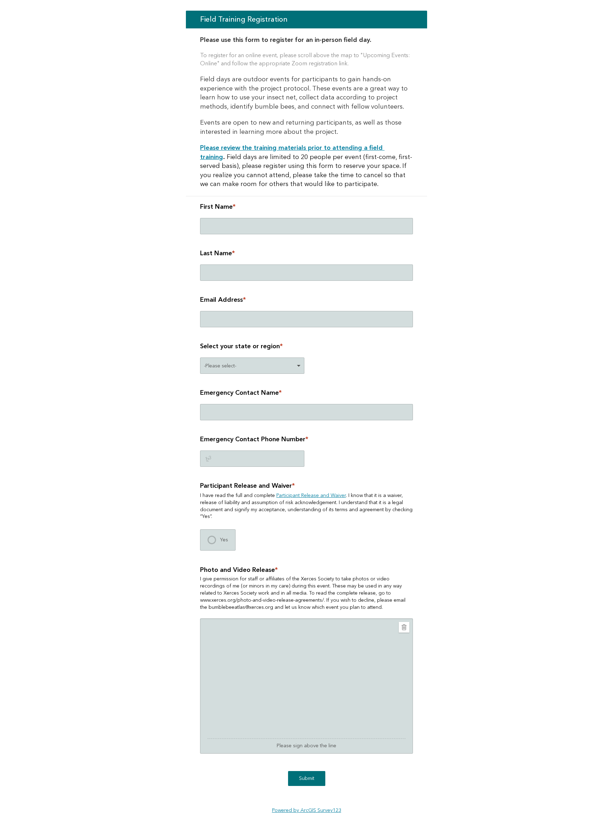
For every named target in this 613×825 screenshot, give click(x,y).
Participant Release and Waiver (311, 495)
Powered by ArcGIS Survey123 (306, 810)
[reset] (404, 627)
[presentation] (218, 540)
